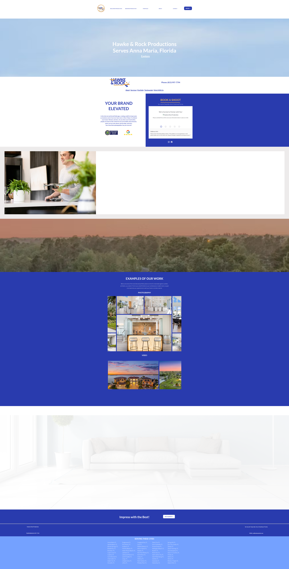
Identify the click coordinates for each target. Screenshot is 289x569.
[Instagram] (169, 142)
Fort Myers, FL (126, 544)
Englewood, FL (126, 542)
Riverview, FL (156, 552)
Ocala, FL (140, 557)
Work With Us (159, 90)
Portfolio (140, 90)
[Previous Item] (110, 323)
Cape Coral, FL (112, 552)
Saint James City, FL (157, 554)
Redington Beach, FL (158, 548)
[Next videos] (179, 375)
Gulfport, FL (125, 546)
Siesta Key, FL (156, 563)
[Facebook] (172, 142)
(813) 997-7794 (173, 82)
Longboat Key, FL (142, 542)
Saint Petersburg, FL (158, 557)
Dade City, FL (111, 561)
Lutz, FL (139, 544)
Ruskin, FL (155, 550)
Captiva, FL (111, 554)
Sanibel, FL (155, 559)
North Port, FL (141, 554)
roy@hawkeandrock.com (258, 533)
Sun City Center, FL (173, 544)
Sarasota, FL (155, 561)
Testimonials (148, 90)
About (128, 90)
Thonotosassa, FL (173, 550)
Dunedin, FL (111, 563)
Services (133, 90)
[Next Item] (179, 323)
